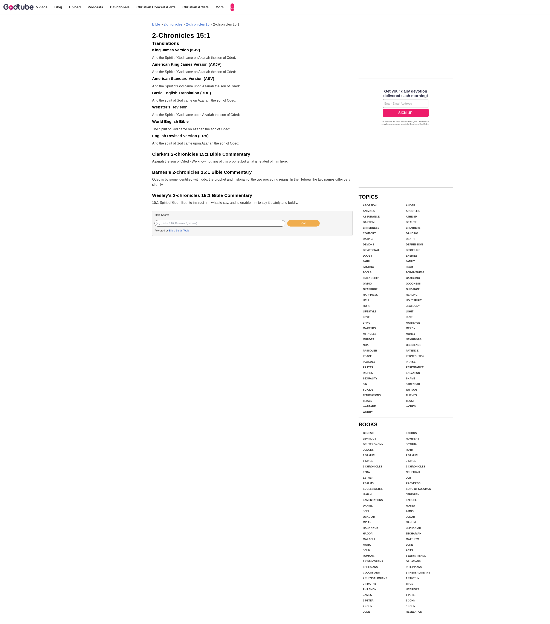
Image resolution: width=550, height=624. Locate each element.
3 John (410, 606)
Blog (58, 7)
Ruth (409, 449)
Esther (368, 477)
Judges (368, 449)
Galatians (413, 561)
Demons (368, 244)
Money (410, 333)
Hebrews (412, 589)
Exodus (411, 433)
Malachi (369, 539)
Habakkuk (370, 528)
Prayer (368, 367)
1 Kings (368, 461)
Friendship (371, 278)
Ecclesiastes (373, 488)
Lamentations (373, 500)
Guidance (413, 289)
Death (410, 238)
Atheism (411, 216)
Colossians (371, 572)
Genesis (368, 433)
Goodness (413, 283)
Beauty (411, 222)
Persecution (415, 356)
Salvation (413, 372)
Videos (41, 7)
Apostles (413, 211)
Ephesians (370, 567)
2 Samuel (412, 455)
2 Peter (368, 600)
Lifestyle (369, 311)
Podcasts (95, 7)
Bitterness (371, 227)
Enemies (411, 255)
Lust (409, 317)
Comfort (369, 233)
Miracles (369, 333)
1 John (410, 600)
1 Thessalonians (418, 572)
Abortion (370, 205)
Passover (370, 350)
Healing (411, 294)
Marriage (413, 322)
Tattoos (411, 389)
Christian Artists (195, 7)
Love (366, 317)
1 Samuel (369, 455)
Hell (366, 300)
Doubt (367, 255)
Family (410, 261)
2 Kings (411, 461)
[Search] (232, 7)
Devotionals (120, 7)
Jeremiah (412, 494)
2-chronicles (173, 24)
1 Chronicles (372, 466)
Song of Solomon (418, 488)
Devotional (371, 250)
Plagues (369, 361)
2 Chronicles (415, 466)
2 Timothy (369, 583)
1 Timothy (412, 578)
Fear (409, 266)
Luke (409, 544)
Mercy (410, 328)
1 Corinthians (416, 555)
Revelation (414, 611)
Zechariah (413, 533)
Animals (369, 211)
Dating (368, 238)
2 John (367, 606)
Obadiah (369, 516)
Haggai (368, 533)
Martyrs (369, 328)
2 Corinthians (373, 561)
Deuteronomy (373, 444)
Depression (414, 244)
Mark (367, 544)
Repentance (415, 367)
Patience (412, 350)
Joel (366, 511)
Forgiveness (415, 272)
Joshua (411, 444)
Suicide (368, 389)
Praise (411, 361)
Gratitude (370, 289)
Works (411, 406)
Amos (410, 511)
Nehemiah (413, 472)
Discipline (413, 250)
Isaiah (367, 494)
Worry (368, 412)
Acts (409, 550)
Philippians (414, 567)
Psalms (368, 483)
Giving (367, 283)
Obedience (413, 345)
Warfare (369, 406)
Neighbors (414, 339)
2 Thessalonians (375, 578)
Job (408, 477)
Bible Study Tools (179, 230)
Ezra (366, 472)
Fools (367, 272)
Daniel (368, 505)
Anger (410, 205)
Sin (365, 384)
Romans (368, 555)
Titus (409, 583)
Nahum (411, 522)
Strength (413, 384)
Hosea (410, 505)
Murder (368, 339)
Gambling (413, 278)
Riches (368, 372)
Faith (366, 261)
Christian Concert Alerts (156, 7)
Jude (366, 611)
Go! (303, 223)
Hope (366, 305)
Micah (367, 522)
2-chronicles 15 (197, 24)
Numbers (412, 438)
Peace (367, 356)
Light (409, 311)
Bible (156, 24)
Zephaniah (413, 528)
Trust (410, 400)
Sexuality (370, 378)
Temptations (372, 395)
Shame (410, 378)
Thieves (411, 395)
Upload (75, 7)
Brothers (413, 227)
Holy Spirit (414, 300)
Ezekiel (411, 500)
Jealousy (413, 305)
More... (220, 7)
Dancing (412, 233)
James (367, 595)
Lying (366, 322)
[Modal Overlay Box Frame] (406, 107)
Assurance (371, 216)
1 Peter (411, 595)
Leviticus (369, 438)
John (366, 550)
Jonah (410, 516)
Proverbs (413, 483)
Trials (367, 400)
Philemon (369, 589)
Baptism (368, 222)
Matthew (412, 539)
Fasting (368, 266)
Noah (367, 345)
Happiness (370, 294)
